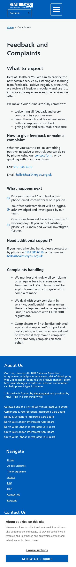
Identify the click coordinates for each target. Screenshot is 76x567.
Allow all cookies (37, 559)
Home (10, 27)
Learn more (31, 540)
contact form (43, 155)
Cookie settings (37, 550)
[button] (56, 9)
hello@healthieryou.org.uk (34, 174)
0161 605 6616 (34, 252)
